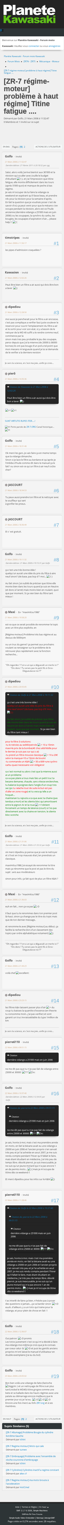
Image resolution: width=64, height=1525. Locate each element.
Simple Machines (40, 1510)
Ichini (22, 1439)
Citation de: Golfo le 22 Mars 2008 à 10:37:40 (31, 1208)
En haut (7, 1419)
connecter (33, 46)
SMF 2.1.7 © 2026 (24, 1510)
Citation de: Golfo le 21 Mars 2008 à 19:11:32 (31, 694)
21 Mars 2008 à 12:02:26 (15, 277)
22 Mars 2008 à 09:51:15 (15, 1047)
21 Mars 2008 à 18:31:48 (15, 446)
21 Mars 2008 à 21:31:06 (15, 841)
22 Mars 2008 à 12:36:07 (15, 1331)
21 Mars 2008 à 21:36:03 (15, 899)
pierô (11, 373)
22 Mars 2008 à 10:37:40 (15, 1093)
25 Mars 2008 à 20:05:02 (15, 1376)
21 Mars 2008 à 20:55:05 (15, 686)
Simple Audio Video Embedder (22, 1518)
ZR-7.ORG (31, 426)
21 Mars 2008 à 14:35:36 (15, 379)
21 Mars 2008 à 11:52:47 (15, 161)
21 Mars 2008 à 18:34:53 (15, 490)
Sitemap (39, 1518)
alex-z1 (23, 1473)
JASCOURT (15, 485)
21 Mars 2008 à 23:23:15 (15, 1000)
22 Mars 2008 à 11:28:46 (15, 1200)
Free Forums (37, 1514)
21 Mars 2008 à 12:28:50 (15, 312)
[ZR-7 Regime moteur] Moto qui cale (25, 1446)
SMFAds (25, 1514)
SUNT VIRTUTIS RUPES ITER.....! (20, 420)
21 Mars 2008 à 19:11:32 (15, 559)
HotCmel (24, 1487)
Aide (17, 1507)
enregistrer (54, 46)
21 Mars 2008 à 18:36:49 (15, 524)
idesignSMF (50, 1518)
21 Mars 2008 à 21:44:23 (15, 966)
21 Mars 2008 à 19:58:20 (15, 617)
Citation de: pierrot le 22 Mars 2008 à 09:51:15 (32, 1107)
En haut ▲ (44, 1507)
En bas (6, 146)
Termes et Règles (29, 1507)
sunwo (23, 1449)
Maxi (11, 612)
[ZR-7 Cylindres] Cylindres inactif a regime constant (32, 1470)
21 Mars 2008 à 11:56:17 (15, 243)
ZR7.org (40, 1402)
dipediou (14, 307)
